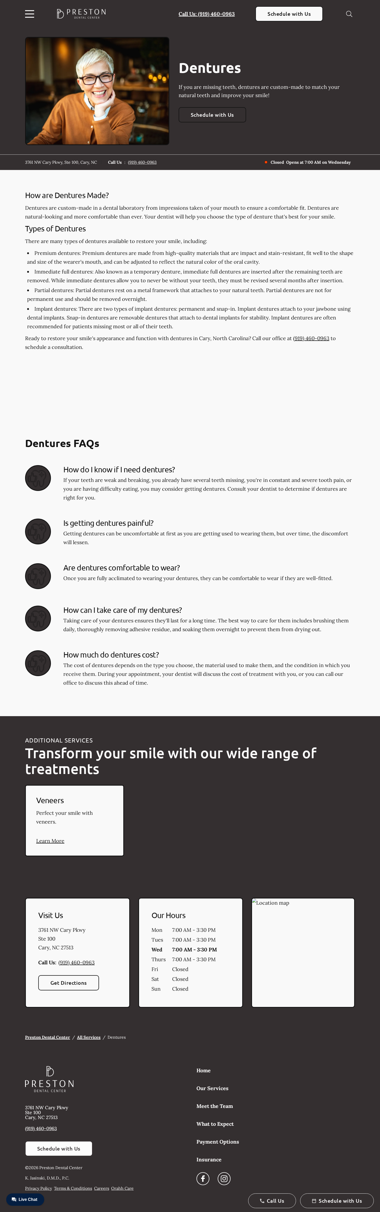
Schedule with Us (289, 13)
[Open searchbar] (349, 14)
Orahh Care (122, 1188)
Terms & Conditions (73, 1188)
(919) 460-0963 (142, 162)
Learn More (50, 841)
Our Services (212, 1088)
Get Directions (68, 982)
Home (203, 1070)
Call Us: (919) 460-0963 (207, 14)
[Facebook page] (202, 1178)
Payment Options (217, 1141)
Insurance (209, 1159)
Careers (101, 1188)
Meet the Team (214, 1106)
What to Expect (215, 1124)
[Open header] (30, 14)
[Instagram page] (224, 1178)
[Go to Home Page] (81, 14)
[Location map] (303, 952)
